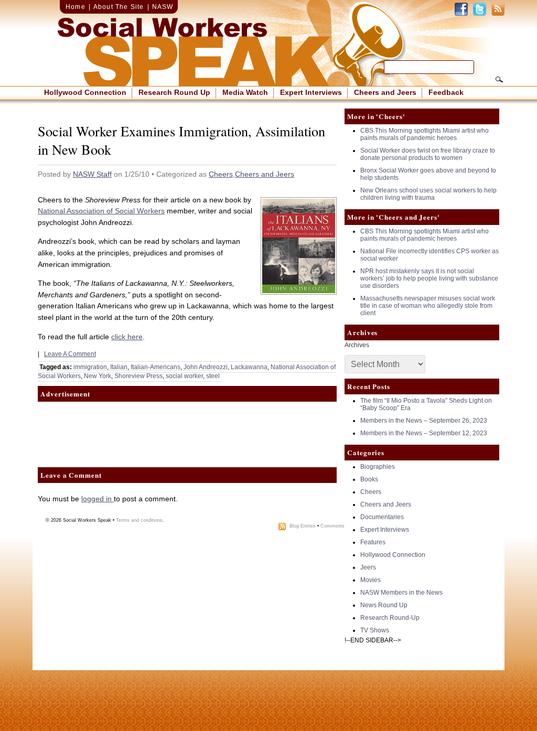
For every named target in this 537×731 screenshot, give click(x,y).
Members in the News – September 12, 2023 (423, 433)
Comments (332, 526)
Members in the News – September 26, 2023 (423, 420)
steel (213, 376)
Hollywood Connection (85, 92)
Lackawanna (249, 367)
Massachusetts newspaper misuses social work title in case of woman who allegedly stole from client (427, 306)
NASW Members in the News (401, 592)
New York (97, 376)
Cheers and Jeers (385, 92)
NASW (163, 6)
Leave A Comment (70, 354)
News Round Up (383, 605)
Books (369, 479)
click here (127, 336)
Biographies (377, 466)
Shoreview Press (138, 376)
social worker (184, 376)
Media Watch (245, 92)
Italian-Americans (155, 367)
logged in (97, 498)
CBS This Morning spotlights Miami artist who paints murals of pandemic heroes (424, 134)
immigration (90, 367)
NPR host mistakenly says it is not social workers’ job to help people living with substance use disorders (429, 278)
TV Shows (374, 630)
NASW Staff (92, 174)
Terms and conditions (139, 520)
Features (372, 542)
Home (75, 6)
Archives (357, 345)
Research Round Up (174, 92)
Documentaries (382, 517)
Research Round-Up (390, 617)
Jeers (368, 567)
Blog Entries (302, 526)
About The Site (118, 6)
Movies (370, 580)
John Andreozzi (206, 367)
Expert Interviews (311, 92)
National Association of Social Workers (101, 211)
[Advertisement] (187, 428)
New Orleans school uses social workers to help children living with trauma (428, 194)
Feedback (446, 92)
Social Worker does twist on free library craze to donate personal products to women (427, 154)
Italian (118, 367)
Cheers (221, 174)
